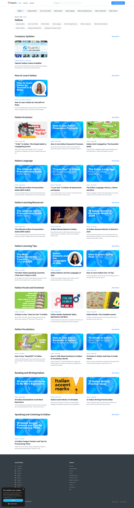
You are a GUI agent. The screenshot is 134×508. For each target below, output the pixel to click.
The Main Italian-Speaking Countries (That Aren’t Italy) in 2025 (30, 274)
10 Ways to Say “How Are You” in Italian (31, 314)
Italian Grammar (58, 11)
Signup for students (74, 480)
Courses (25, 3)
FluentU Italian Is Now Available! (28, 63)
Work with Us (72, 487)
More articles (115, 36)
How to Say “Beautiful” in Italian (28, 356)
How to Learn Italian (45, 11)
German (19, 482)
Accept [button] (13, 500)
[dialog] (13, 496)
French (18, 487)
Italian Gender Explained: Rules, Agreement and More (64, 315)
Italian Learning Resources (85, 11)
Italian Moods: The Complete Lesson (101, 314)
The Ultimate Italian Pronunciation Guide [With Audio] (29, 188)
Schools (71, 471)
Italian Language (70, 11)
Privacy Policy (123, 502)
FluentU (17, 17)
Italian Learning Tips (100, 11)
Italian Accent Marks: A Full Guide (64, 399)
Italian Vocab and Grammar (116, 11)
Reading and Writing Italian (34, 28)
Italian (16, 141)
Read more (13, 497)
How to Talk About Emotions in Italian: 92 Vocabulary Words (66, 357)
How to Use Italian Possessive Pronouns (67, 144)
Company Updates (32, 11)
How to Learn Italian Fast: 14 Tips (100, 273)
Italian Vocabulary (20, 28)
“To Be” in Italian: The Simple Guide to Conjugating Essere (30, 145)
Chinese (19, 480)
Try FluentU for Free (118, 3)
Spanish (19, 478)
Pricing (71, 473)
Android (71, 484)
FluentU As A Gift (73, 478)
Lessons (32, 3)
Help (70, 489)
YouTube (19, 473)
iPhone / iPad (72, 482)
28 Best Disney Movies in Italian (64, 229)
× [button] (23, 489)
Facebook (19, 466)
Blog (20, 3)
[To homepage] (12, 3)
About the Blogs (73, 468)
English (18, 475)
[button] (13, 504)
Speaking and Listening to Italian (53, 28)
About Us (71, 466)
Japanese (19, 484)
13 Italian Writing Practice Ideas (99, 399)
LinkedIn (19, 471)
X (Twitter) (19, 468)
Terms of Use (115, 502)
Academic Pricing (73, 475)
